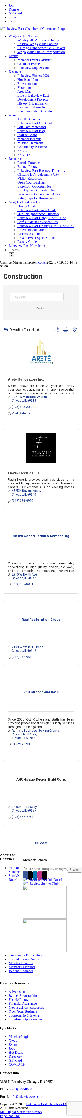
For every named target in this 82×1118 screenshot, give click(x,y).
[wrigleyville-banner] (45, 917)
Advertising (17, 991)
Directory (15, 1056)
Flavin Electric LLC (23, 473)
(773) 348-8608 (21, 1089)
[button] (5, 329)
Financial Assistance (23, 1003)
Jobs (12, 1048)
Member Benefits (21, 963)
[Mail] (44, 875)
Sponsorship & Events (24, 1015)
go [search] (42, 307)
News (13, 1040)
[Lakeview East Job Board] (42, 879)
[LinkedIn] (35, 875)
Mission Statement (15, 870)
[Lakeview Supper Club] (41, 883)
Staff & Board (14, 877)
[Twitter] (30, 875)
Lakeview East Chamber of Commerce (53, 1104)
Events (13, 1044)
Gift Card (15, 1060)
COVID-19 (17, 1064)
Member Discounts (22, 967)
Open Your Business (23, 1011)
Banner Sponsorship (23, 995)
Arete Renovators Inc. (26, 379)
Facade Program (20, 999)
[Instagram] (39, 875)
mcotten (41, 262)
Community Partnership (25, 955)
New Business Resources (26, 1007)
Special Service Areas (24, 959)
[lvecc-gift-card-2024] (45, 951)
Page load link (10, 1116)
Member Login (19, 1037)
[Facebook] (25, 875)
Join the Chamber (21, 971)
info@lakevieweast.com (26, 1096)
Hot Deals (41, 842)
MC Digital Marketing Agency (21, 1112)
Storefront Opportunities (25, 1019)
